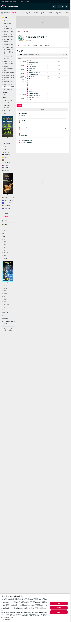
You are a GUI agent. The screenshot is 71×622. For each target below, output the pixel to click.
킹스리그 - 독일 (6, 102)
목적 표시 (59, 612)
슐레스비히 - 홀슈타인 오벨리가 (7, 52)
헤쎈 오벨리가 (5, 66)
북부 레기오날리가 (7, 29)
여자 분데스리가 (6, 105)
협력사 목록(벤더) (5, 619)
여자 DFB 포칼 (6, 110)
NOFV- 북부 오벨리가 (7, 44)
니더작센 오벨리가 (7, 61)
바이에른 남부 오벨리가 (8, 75)
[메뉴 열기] (66, 6)
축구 (20, 31)
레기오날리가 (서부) (7, 34)
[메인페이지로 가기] (13, 6)
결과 (29, 45)
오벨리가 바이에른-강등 (8, 87)
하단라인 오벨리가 (7, 84)
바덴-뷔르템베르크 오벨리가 (8, 78)
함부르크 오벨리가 (7, 56)
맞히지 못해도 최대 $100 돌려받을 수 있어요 (8, 330)
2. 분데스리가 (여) (6, 108)
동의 (59, 603)
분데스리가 (5, 21)
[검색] (54, 6)
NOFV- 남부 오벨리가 (7, 47)
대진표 (40, 45)
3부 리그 (4, 26)
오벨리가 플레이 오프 (7, 89)
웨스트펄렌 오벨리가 (7, 64)
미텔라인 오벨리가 (7, 81)
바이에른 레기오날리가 (8, 39)
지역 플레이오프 (6, 42)
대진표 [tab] (19, 105)
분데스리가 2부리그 (7, 23)
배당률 (24, 45)
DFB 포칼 (4, 92)
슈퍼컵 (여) (5, 113)
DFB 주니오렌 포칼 (7, 100)
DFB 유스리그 (5, 97)
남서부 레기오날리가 (7, 36)
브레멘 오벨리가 (6, 58)
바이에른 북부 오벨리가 (8, 72)
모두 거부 (59, 607)
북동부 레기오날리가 (7, 31)
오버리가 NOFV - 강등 (7, 49)
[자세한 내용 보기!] (42, 61)
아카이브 (47, 45)
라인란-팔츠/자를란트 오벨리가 (8, 69)
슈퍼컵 (4, 94)
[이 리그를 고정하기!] (46, 37)
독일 (27, 31)
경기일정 (35, 45)
